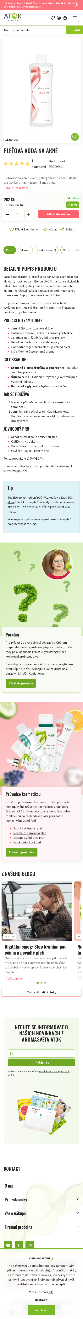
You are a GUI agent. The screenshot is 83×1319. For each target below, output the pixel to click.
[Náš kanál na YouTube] (8, 1245)
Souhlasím (41, 1310)
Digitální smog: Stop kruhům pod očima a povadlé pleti (36, 949)
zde (50, 1292)
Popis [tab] (10, 250)
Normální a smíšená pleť (29, 833)
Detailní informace (15, 188)
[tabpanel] (37, 932)
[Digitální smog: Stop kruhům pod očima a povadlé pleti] (37, 911)
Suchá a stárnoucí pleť (27, 828)
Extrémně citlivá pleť (27, 842)
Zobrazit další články (41, 992)
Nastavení (41, 1300)
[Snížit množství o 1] (7, 214)
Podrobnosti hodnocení (57, 163)
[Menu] (75, 18)
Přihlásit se (41, 1062)
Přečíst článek (14, 978)
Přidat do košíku (58, 214)
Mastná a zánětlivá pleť (29, 838)
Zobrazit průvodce (21, 852)
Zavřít (20, 234)
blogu (33, 524)
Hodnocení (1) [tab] (46, 250)
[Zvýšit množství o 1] (28, 214)
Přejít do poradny (21, 683)
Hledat (75, 30)
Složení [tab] (25, 250)
